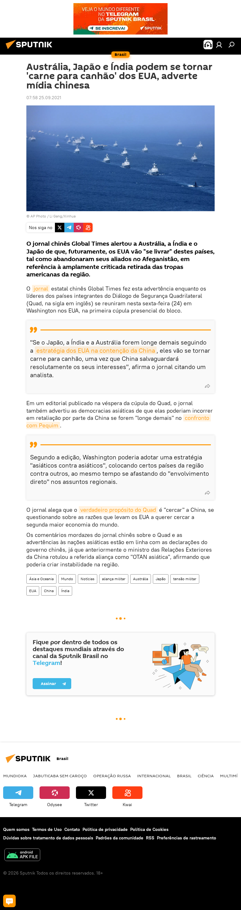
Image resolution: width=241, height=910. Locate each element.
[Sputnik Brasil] (30, 50)
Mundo (67, 578)
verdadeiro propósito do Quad (118, 509)
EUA (32, 590)
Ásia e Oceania (41, 578)
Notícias (87, 578)
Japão (161, 578)
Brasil (184, 776)
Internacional (154, 776)
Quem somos (16, 829)
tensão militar (184, 578)
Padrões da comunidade (119, 838)
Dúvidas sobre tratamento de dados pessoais (48, 838)
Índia (65, 590)
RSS (150, 838)
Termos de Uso (47, 829)
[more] (207, 386)
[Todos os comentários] (9, 901)
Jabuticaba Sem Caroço (60, 776)
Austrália (140, 578)
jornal (41, 288)
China (49, 590)
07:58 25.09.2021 (43, 97)
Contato (72, 829)
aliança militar (114, 578)
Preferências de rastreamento (186, 838)
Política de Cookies (149, 829)
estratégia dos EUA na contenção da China (95, 350)
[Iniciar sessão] (219, 44)
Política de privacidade (105, 829)
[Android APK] (22, 855)
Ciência (206, 776)
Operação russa (112, 776)
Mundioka (15, 776)
